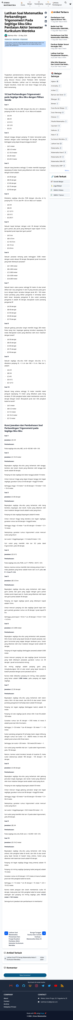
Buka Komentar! (25, 975)
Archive (6, 1004)
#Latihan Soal (8, 39)
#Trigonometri (24, 39)
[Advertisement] (25, 59)
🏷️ (48, 3)
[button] (45, 25)
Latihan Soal (56, 144)
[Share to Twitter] (45, 17)
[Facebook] (17, 986)
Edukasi (54, 117)
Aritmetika (55, 86)
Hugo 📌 (43, 1013)
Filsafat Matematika (58, 121)
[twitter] (49, 986)
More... (67, 170)
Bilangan (55, 99)
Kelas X (54, 135)
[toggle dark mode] (70, 4)
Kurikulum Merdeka (58, 139)
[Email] (10, 986)
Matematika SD (57, 157)
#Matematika (16, 39)
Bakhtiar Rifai (12, 35)
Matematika (56, 148)
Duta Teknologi (57, 112)
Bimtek (54, 104)
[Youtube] (55, 986)
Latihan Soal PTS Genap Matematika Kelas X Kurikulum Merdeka (25, 958)
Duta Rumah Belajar (58, 108)
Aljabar (54, 81)
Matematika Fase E (58, 152)
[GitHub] (23, 986)
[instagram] (36, 986)
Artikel (54, 90)
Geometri (55, 126)
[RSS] (62, 986)
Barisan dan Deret (58, 95)
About (6, 998)
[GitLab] (30, 986)
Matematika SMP (57, 166)
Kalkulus (55, 130)
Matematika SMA (58, 161)
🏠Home (23, 4)
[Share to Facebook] (45, 12)
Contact (6, 1001)
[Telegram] (42, 986)
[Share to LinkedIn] (45, 21)
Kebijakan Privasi (10, 1007)
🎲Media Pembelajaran (57, 4)
